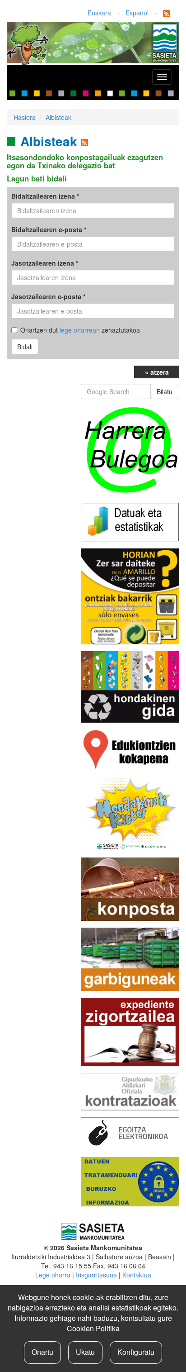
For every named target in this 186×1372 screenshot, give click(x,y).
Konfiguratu (135, 1352)
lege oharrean (80, 329)
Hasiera (25, 117)
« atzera (157, 371)
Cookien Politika (93, 1328)
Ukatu (85, 1352)
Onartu (42, 1352)
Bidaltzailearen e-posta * (48, 229)
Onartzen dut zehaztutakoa (80, 329)
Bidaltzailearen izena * (45, 195)
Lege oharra (52, 1274)
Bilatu (164, 391)
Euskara (99, 12)
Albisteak (58, 117)
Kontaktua (136, 1274)
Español (137, 12)
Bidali (25, 346)
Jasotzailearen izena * (44, 262)
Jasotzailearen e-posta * (48, 296)
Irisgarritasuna (96, 1274)
